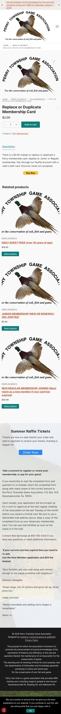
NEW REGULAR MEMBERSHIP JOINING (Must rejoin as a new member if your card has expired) (29, 392)
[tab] (8, 146)
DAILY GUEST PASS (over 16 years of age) (27, 242)
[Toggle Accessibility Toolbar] (4, 710)
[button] (54, 61)
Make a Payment (20, 45)
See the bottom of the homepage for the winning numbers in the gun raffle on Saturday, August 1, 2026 (30, 5)
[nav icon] (57, 26)
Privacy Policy (31, 640)
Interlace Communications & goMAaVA (37, 637)
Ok (30, 711)
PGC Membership (37, 99)
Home (6, 45)
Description (8, 146)
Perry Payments (18, 99)
